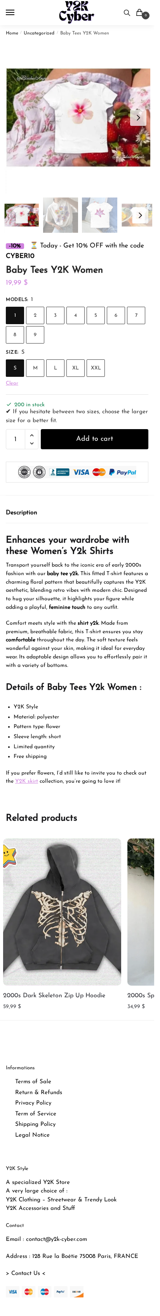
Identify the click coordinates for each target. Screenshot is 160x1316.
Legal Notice (32, 1135)
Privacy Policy (33, 1103)
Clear (12, 383)
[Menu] (17, 13)
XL (75, 368)
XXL (96, 368)
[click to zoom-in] (80, 118)
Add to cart (94, 439)
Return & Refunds (38, 1093)
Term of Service (35, 1114)
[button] (138, 118)
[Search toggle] (127, 12)
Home (12, 33)
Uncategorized (39, 33)
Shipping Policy (35, 1124)
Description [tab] (21, 513)
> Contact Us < (25, 1273)
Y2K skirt (26, 781)
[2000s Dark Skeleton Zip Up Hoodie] (62, 912)
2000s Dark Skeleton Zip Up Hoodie (54, 996)
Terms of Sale (33, 1082)
